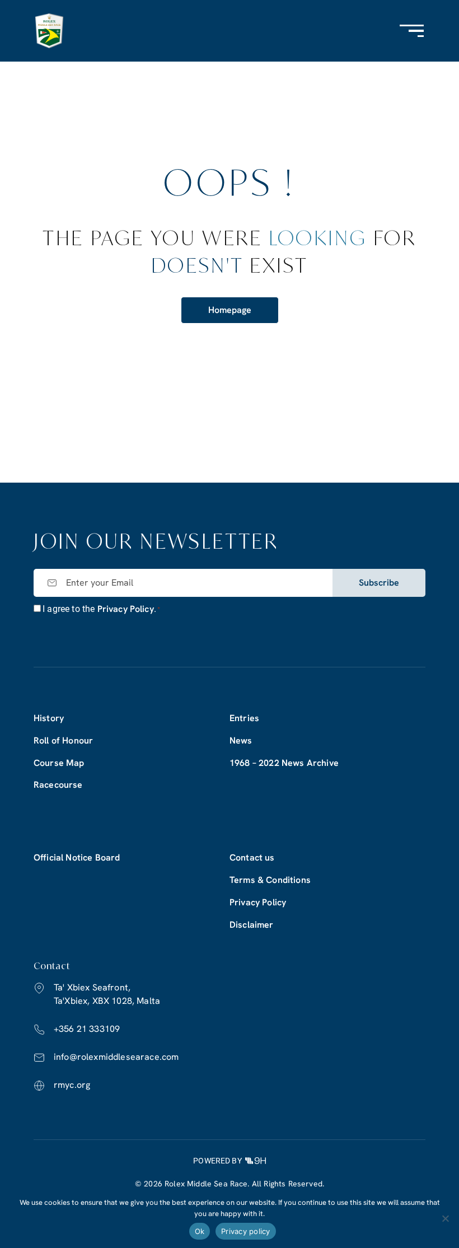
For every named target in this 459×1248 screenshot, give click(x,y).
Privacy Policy (258, 902)
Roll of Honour (63, 740)
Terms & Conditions (270, 880)
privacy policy (125, 609)
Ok (200, 1231)
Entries (244, 718)
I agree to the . (101, 609)
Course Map (59, 763)
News (241, 740)
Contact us (252, 857)
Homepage (229, 310)
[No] (445, 1218)
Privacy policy (245, 1231)
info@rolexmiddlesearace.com (116, 1057)
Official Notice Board (77, 857)
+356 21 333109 (87, 1029)
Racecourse (58, 785)
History (49, 718)
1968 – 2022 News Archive (284, 763)
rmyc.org (72, 1085)
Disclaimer (252, 925)
